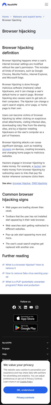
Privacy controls (25, 397)
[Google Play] (25, 327)
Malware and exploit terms (27, 16)
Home (5, 16)
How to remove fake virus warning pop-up (27, 275)
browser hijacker (22, 183)
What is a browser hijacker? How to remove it (25, 266)
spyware (6, 149)
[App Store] (25, 318)
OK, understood (25, 390)
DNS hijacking (39, 183)
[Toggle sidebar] (46, 4)
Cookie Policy (26, 381)
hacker (37, 166)
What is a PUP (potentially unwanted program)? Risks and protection (25, 283)
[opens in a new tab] (14, 307)
